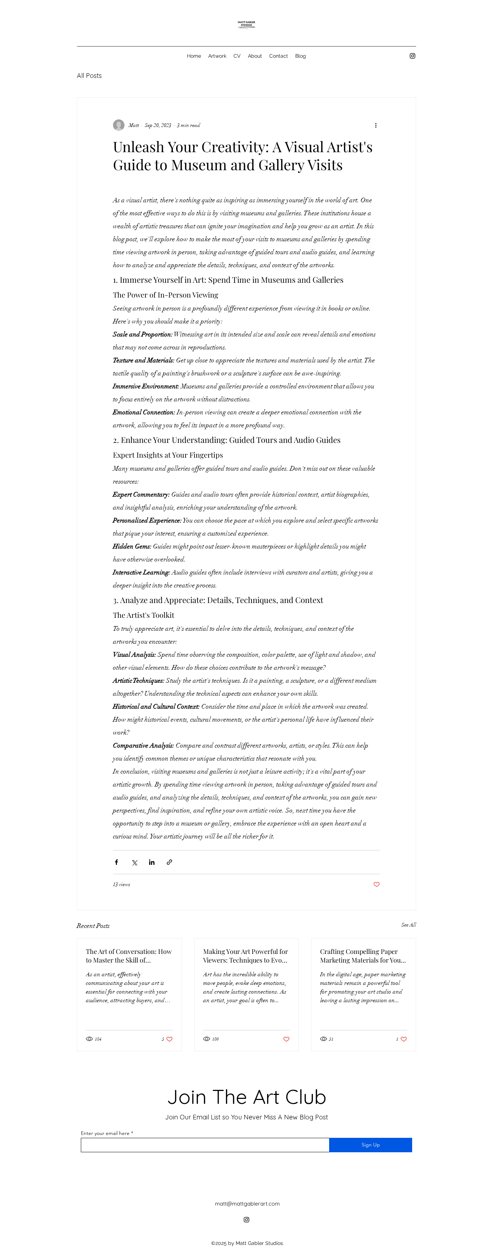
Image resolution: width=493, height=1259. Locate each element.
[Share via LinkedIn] (151, 862)
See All (408, 925)
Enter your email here (105, 1133)
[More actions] (375, 125)
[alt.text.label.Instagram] (412, 56)
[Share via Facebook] (116, 862)
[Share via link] (169, 862)
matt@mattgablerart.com (247, 1203)
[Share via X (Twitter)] (134, 862)
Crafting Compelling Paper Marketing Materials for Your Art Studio (361, 955)
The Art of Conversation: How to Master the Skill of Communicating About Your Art (129, 955)
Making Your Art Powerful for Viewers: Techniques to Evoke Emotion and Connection (245, 955)
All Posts (89, 75)
